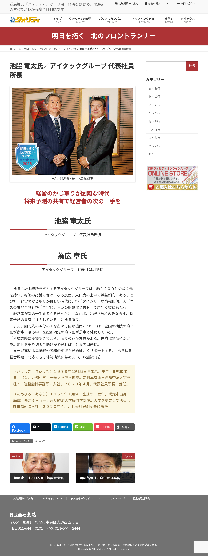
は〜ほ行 (154, 129)
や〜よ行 (154, 146)
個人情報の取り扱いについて (86, 498)
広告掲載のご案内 (23, 498)
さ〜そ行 (154, 105)
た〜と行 (154, 113)
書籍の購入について (159, 3)
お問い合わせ (188, 3)
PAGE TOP (199, 535)
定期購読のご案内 (128, 3)
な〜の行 (154, 121)
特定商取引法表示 (142, 498)
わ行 (151, 154)
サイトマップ (117, 498)
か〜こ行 (154, 96)
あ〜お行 (40, 441)
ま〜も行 (154, 137)
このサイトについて (52, 498)
